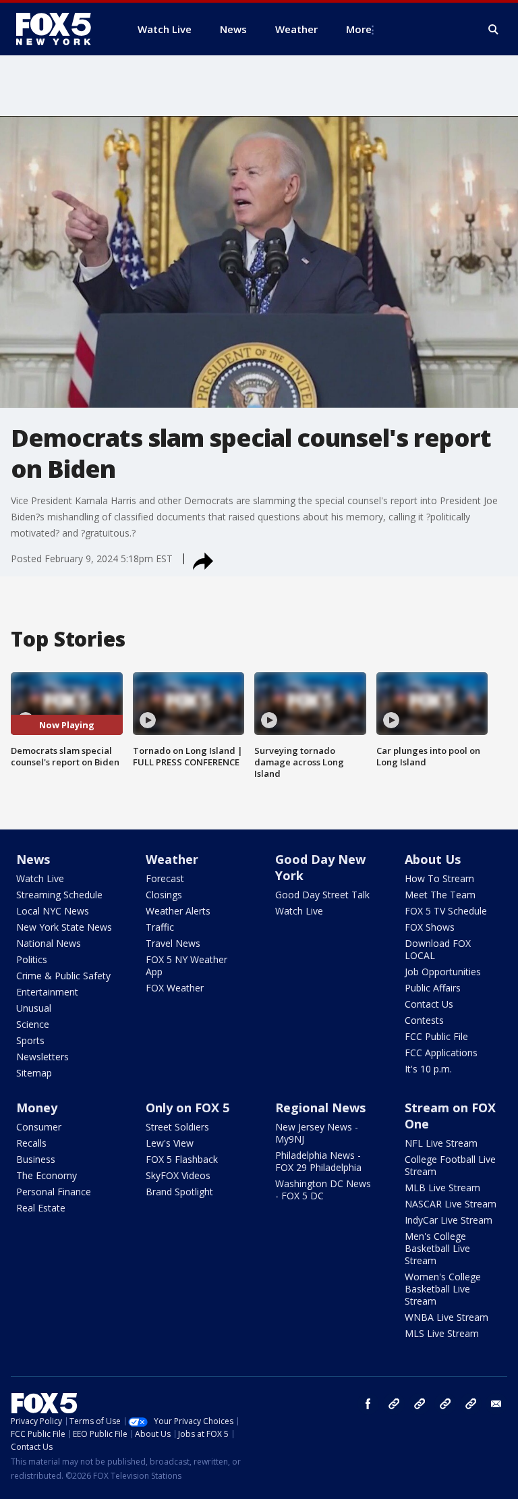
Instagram (394, 1404)
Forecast (165, 878)
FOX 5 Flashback (182, 1159)
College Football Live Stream (450, 1165)
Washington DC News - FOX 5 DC (323, 1189)
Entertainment (47, 991)
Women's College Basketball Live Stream (443, 1288)
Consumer (38, 1126)
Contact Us (429, 1004)
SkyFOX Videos (178, 1175)
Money (36, 1107)
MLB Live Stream (442, 1187)
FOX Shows (430, 927)
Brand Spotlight (179, 1191)
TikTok (419, 1404)
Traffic (160, 927)
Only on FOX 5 (187, 1107)
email (496, 1404)
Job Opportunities (443, 971)
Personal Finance (53, 1191)
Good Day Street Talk (322, 894)
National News (48, 943)
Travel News (173, 943)
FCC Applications (441, 1052)
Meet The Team (440, 894)
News (33, 859)
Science (32, 1024)
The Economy (46, 1175)
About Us (433, 859)
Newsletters (42, 1056)
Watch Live (40, 878)
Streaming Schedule (59, 894)
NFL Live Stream (441, 1143)
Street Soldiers (177, 1126)
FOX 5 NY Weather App (186, 965)
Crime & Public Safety (63, 975)
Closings (164, 894)
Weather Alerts (178, 910)
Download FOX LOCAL (438, 949)
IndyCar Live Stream (448, 1220)
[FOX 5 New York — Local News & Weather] (60, 29)
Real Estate (40, 1207)
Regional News (320, 1107)
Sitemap (34, 1072)
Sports (30, 1040)
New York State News (64, 927)
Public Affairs (433, 987)
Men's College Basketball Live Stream (437, 1248)
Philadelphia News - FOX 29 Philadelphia (318, 1161)
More (359, 29)
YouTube (445, 1404)
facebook (368, 1404)
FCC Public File (436, 1036)
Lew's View (170, 1143)
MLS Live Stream (442, 1333)
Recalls (31, 1143)
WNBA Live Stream (446, 1317)
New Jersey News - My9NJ (316, 1132)
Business (35, 1159)
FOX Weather (175, 987)
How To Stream (439, 878)
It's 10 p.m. (428, 1068)
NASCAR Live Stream (450, 1203)
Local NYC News (52, 910)
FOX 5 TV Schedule (446, 910)
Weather (172, 859)
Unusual (33, 1008)
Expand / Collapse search (494, 29)
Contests (424, 1020)
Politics (31, 959)
